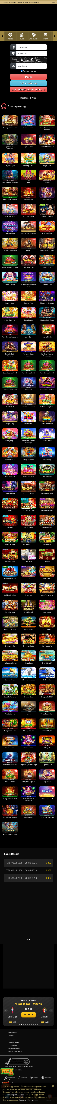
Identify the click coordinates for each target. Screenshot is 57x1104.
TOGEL (10, 39)
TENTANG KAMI (12, 1032)
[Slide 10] (37, 1024)
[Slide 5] (27, 1024)
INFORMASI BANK (13, 1042)
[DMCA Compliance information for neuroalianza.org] (17, 1061)
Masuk (28, 77)
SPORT (45, 39)
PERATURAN (11, 1039)
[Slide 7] (31, 1024)
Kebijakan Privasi (26, 1100)
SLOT (22, 39)
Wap (34, 98)
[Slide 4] (25, 1024)
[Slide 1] (19, 1024)
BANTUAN (11, 1035)
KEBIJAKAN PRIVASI (14, 1048)
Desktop (24, 98)
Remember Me (29, 71)
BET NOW (28, 1014)
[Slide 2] (21, 1024)
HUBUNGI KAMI (12, 1045)
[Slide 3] (23, 1024)
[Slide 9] (35, 1024)
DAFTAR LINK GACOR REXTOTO (28, 89)
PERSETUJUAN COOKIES (15, 1051)
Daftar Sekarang (28, 83)
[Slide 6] (29, 1024)
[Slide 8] (33, 1024)
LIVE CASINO (34, 39)
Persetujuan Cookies (15, 1095)
